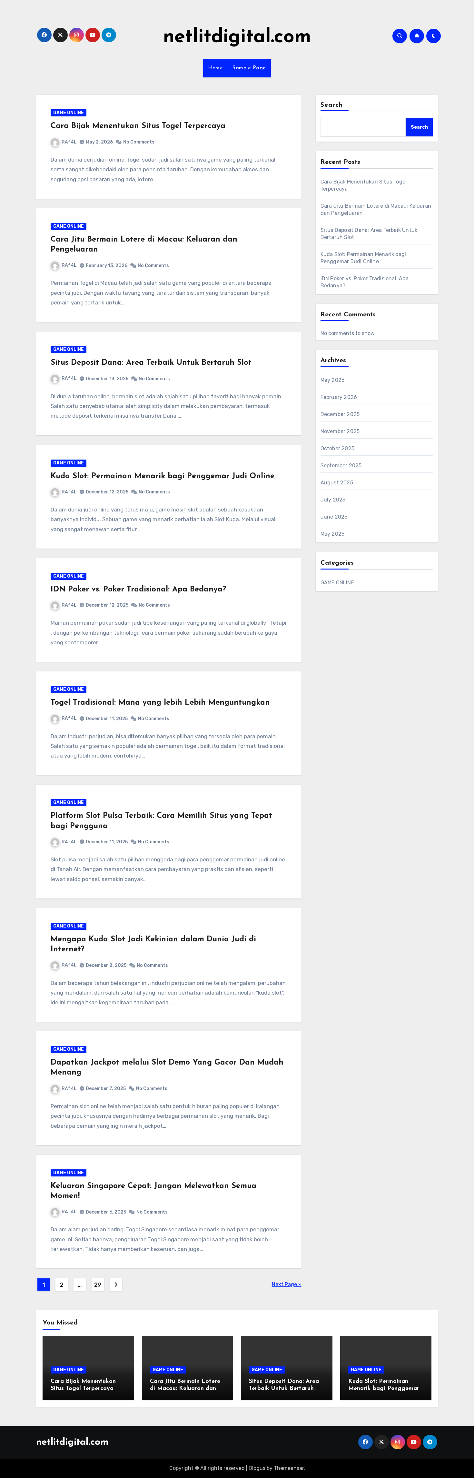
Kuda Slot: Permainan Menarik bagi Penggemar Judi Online (162, 476)
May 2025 (333, 534)
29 (97, 1284)
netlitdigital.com (237, 37)
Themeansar (289, 1468)
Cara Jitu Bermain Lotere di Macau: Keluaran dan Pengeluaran (185, 1388)
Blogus (257, 1468)
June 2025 (334, 517)
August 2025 (337, 483)
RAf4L (69, 142)
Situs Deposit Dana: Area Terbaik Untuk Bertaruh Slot (151, 363)
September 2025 (341, 465)
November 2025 (340, 431)
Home (215, 68)
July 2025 (333, 500)
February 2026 (339, 397)
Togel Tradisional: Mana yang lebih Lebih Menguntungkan (160, 703)
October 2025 (337, 448)
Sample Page (249, 68)
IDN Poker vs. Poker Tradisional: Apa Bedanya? (138, 589)
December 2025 (340, 414)
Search (332, 105)
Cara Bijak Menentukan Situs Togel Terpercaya (138, 126)
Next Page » (286, 1284)
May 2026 (333, 380)
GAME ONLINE (68, 112)
